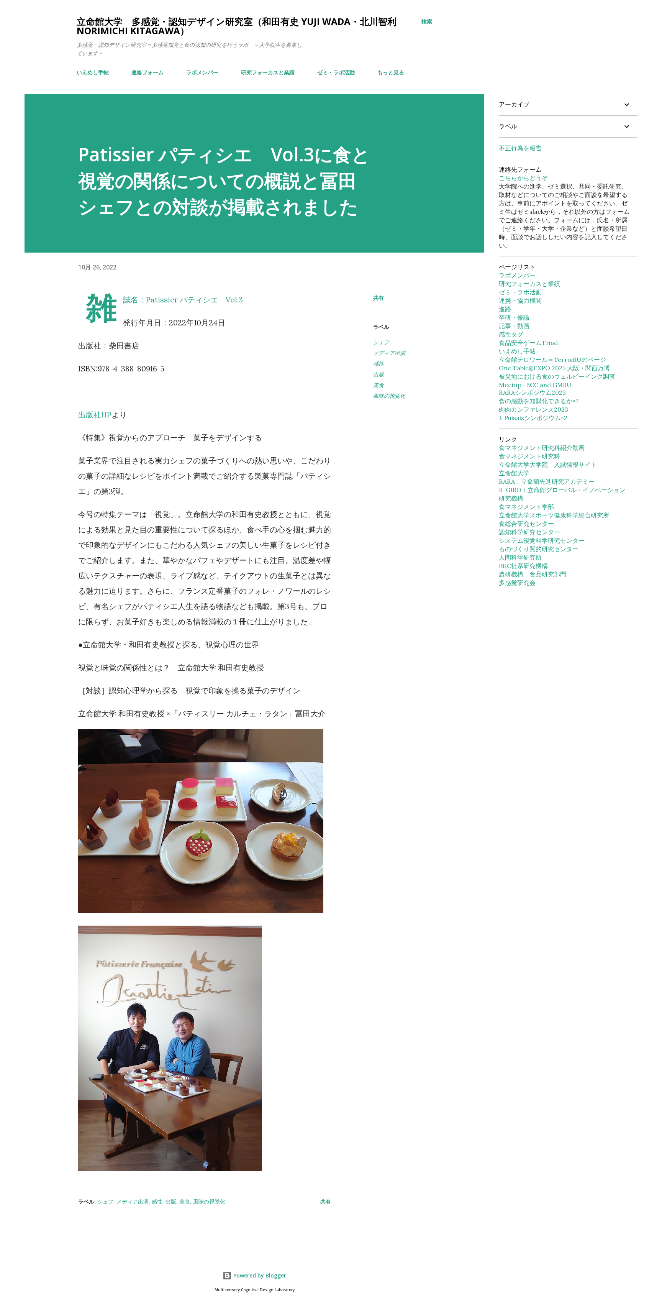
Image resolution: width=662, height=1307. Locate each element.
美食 (378, 385)
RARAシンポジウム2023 (532, 392)
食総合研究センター (526, 523)
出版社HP (94, 414)
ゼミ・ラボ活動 (336, 72)
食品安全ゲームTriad (528, 342)
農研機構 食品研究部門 (532, 574)
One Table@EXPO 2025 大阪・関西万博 (554, 368)
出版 (378, 374)
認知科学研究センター (529, 532)
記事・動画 (514, 326)
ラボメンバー (202, 72)
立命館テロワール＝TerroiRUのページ (552, 359)
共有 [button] (378, 297)
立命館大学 (514, 473)
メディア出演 (389, 352)
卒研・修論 (514, 317)
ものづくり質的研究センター (538, 549)
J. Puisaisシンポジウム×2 (533, 418)
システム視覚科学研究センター (542, 540)
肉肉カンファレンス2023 (533, 409)
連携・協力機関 (520, 300)
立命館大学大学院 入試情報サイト (548, 464)
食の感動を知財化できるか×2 (539, 401)
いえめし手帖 (93, 72)
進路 (505, 309)
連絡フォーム (147, 72)
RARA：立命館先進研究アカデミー (547, 481)
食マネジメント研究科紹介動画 (542, 448)
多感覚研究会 (517, 582)
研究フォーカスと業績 (268, 72)
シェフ (381, 342)
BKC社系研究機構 (523, 566)
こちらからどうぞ (523, 178)
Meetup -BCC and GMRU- (537, 385)
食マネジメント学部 (526, 507)
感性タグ (511, 334)
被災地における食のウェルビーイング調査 (557, 376)
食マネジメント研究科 (529, 456)
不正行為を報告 (520, 148)
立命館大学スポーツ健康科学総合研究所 (554, 515)
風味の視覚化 (389, 395)
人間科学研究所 (520, 557)
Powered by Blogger (259, 1275)
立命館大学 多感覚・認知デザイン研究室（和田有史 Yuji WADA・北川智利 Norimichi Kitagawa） (237, 26)
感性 (378, 363)
